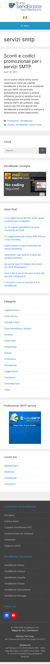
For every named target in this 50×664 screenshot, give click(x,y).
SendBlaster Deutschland (17, 589)
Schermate (10, 539)
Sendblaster (22, 124)
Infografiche (10, 347)
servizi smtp (35, 124)
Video (7, 389)
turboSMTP (10, 484)
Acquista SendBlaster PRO (18, 527)
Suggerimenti (11, 371)
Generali (8, 334)
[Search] (42, 150)
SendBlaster (26, 121)
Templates (9, 377)
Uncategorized (11, 383)
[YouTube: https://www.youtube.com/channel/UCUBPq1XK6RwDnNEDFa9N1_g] (14, 615)
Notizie (8, 353)
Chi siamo (9, 515)
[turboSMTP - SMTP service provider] (25, 443)
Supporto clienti (12, 545)
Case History (11, 316)
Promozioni (13, 121)
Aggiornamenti (11, 310)
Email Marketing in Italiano (17, 328)
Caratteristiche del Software (18, 533)
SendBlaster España (14, 577)
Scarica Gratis (11, 521)
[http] (7, 615)
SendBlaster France (14, 583)
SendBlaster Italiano (14, 571)
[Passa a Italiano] (25, 18)
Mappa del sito (18, 630)
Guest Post (10, 340)
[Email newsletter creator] (25, 195)
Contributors (32, 630)
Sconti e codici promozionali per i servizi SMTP (22, 61)
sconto (10, 124)
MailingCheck (11, 465)
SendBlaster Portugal (15, 595)
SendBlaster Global (14, 565)
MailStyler (9, 472)
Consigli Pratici (11, 322)
